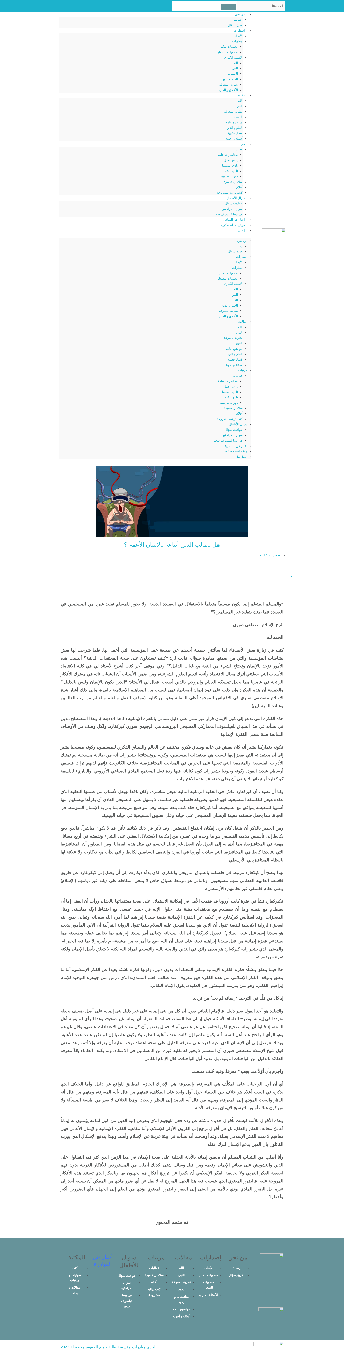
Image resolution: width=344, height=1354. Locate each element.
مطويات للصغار (227, 52)
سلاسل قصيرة (233, 182)
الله (235, 63)
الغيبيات (233, 73)
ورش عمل (231, 160)
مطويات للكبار (228, 46)
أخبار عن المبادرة (234, 219)
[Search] (228, 7)
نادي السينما (230, 165)
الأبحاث (238, 36)
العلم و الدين (230, 79)
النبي (235, 68)
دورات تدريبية (229, 176)
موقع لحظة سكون (233, 225)
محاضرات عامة (227, 154)
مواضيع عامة (234, 122)
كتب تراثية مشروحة (230, 192)
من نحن (240, 14)
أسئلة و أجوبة (234, 138)
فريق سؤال (235, 25)
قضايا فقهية (235, 133)
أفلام (239, 187)
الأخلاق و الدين (228, 90)
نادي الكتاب (230, 171)
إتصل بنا (240, 230)
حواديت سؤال (234, 203)
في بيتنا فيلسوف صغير (228, 214)
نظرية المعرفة (228, 84)
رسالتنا (238, 19)
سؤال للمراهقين (232, 209)
